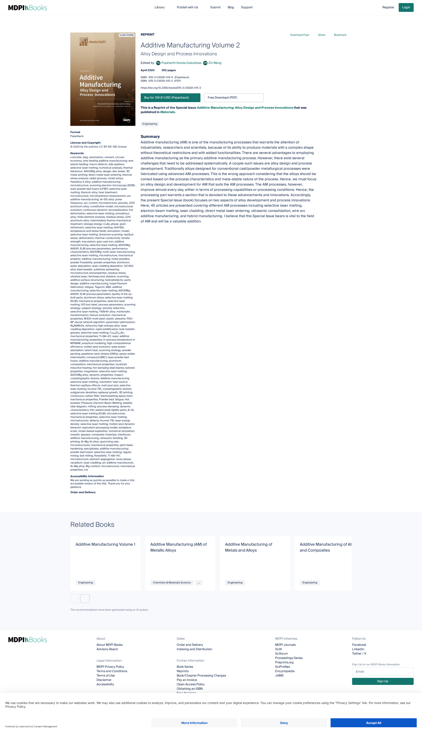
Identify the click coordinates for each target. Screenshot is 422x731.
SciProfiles (282, 667)
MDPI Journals (285, 645)
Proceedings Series (289, 658)
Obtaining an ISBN (190, 688)
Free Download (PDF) (222, 97)
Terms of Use (105, 675)
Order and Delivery (190, 645)
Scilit (278, 649)
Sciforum (281, 653)
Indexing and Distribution (194, 649)
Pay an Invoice (187, 680)
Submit (215, 7)
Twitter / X (359, 653)
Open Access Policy (191, 684)
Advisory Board (107, 649)
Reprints (183, 671)
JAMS (279, 675)
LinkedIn (358, 649)
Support (247, 7)
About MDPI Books (109, 645)
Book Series (185, 667)
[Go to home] (27, 7)
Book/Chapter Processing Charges (201, 675)
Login (406, 7)
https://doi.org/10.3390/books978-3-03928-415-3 (171, 88)
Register (388, 7)
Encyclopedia (285, 671)
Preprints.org (284, 662)
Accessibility (105, 684)
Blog (231, 7)
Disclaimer (103, 680)
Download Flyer (299, 35)
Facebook (359, 645)
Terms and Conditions (111, 671)
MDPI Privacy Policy (110, 667)
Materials (167, 112)
